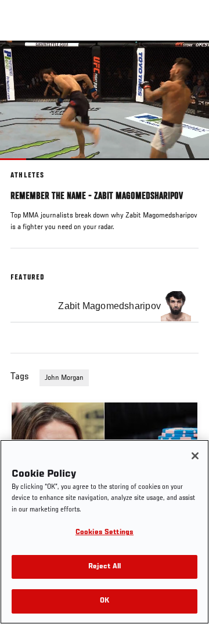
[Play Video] (105, 100)
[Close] (195, 456)
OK (104, 601)
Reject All (104, 567)
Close (188, 62)
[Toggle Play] (24, 167)
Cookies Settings (104, 532)
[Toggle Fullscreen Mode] (185, 167)
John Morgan (64, 378)
